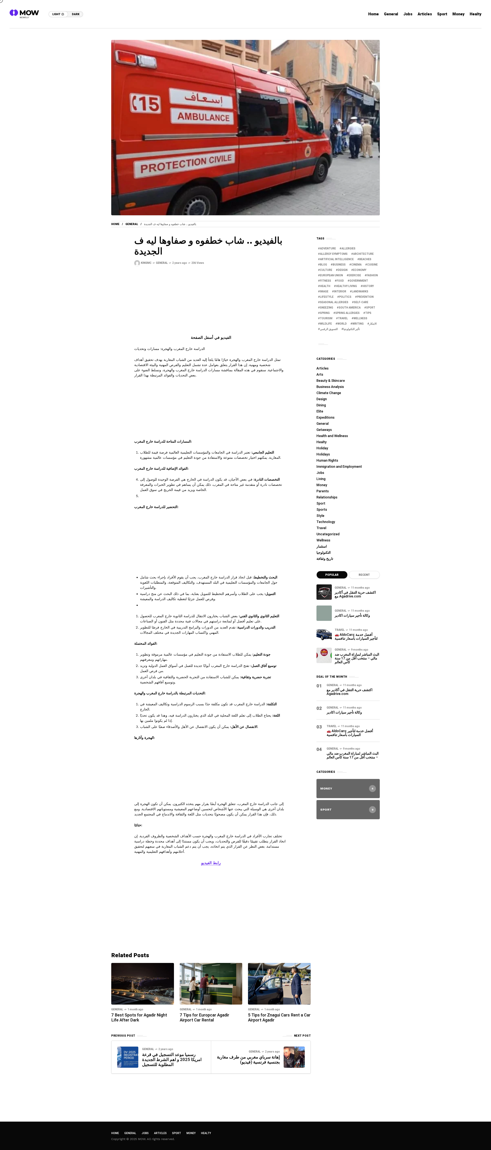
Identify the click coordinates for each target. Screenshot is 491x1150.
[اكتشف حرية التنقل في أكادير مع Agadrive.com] (324, 592)
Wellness (323, 540)
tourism (326, 318)
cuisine (372, 265)
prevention (365, 297)
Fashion (372, 275)
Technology (325, 522)
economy (359, 270)
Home (115, 224)
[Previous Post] (127, 1057)
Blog (323, 265)
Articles (322, 368)
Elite (319, 411)
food (340, 281)
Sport (320, 503)
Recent (364, 575)
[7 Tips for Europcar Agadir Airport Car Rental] (211, 983)
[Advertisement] (211, 306)
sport (370, 308)
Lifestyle (327, 297)
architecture (363, 254)
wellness (360, 318)
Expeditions (325, 417)
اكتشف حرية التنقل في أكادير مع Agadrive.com (355, 594)
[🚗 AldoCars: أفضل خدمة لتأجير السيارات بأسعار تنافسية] (324, 634)
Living (320, 479)
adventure (328, 249)
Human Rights (327, 460)
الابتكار (373, 324)
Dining (321, 405)
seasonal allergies (334, 302)
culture (326, 270)
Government (358, 281)
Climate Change (328, 393)
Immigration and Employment (339, 466)
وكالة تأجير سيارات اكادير (352, 615)
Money (321, 485)
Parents (322, 491)
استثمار (321, 546)
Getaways (324, 429)
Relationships (326, 497)
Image (324, 292)
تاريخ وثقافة (324, 558)
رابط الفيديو (211, 862)
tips (368, 313)
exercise (354, 275)
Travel (321, 528)
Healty (321, 442)
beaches (365, 259)
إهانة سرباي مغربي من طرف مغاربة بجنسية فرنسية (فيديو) (248, 1059)
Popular (332, 575)
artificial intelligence (337, 259)
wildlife (326, 324)
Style (320, 515)
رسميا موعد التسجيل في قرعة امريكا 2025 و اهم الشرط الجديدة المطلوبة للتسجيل (172, 1060)
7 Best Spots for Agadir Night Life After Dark (139, 1017)
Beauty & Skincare (330, 380)
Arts (319, 374)
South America (350, 308)
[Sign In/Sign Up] (475, 44)
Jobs (320, 472)
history (368, 286)
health (325, 286)
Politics (345, 297)
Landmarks (360, 292)
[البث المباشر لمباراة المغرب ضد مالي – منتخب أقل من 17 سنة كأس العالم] (324, 655)
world (342, 324)
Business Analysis (330, 386)
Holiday (322, 448)
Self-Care (361, 302)
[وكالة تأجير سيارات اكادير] (324, 613)
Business (339, 265)
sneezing (326, 308)
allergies (348, 249)
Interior (340, 292)
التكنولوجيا (323, 552)
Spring (325, 313)
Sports (321, 509)
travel (343, 318)
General (131, 224)
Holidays (323, 454)
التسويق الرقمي (329, 329)
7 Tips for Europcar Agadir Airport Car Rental (204, 1017)
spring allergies (347, 313)
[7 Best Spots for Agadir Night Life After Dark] (142, 983)
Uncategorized (327, 534)
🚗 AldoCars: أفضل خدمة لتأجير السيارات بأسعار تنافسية (356, 636)
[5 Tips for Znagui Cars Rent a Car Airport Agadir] (279, 983)
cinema (356, 265)
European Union (331, 275)
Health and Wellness (332, 436)
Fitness (325, 281)
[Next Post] (294, 1057)
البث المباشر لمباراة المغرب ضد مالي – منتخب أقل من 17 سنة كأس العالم (357, 658)
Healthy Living (346, 286)
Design (343, 270)
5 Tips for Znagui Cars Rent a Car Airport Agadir (279, 1017)
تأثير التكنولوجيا (351, 329)
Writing (358, 324)
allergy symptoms (334, 254)
